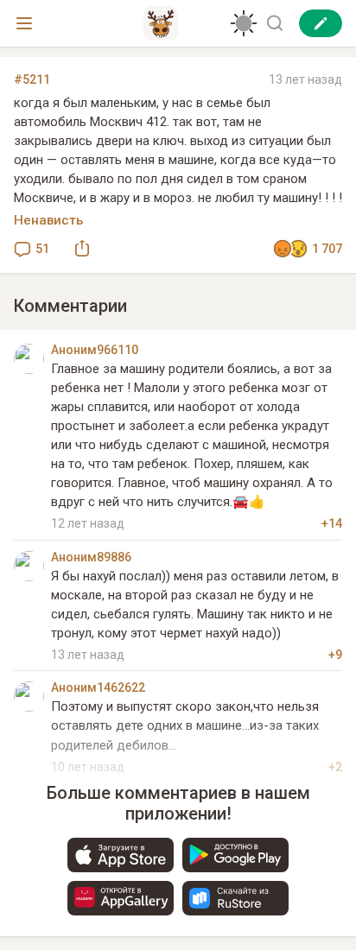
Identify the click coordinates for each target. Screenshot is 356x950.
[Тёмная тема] (243, 23)
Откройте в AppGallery (120, 898)
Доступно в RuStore (235, 898)
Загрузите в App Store (120, 855)
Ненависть (48, 220)
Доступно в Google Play (235, 855)
